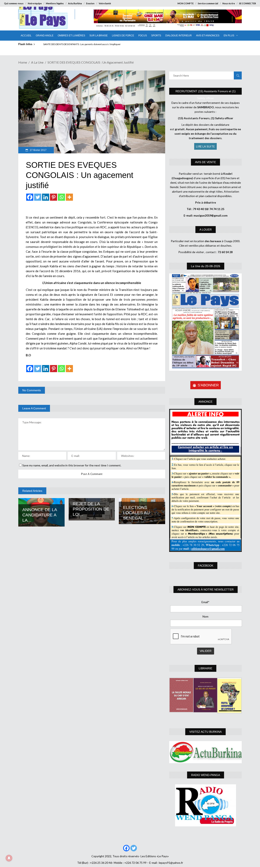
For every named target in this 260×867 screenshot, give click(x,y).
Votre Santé (105, 3)
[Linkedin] (45, 197)
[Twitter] (37, 197)
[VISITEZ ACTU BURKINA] (205, 752)
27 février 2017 (38, 150)
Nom (205, 616)
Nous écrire (228, 3)
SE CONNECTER (247, 3)
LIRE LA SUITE (205, 146)
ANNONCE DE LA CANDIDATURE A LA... (39, 514)
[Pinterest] (53, 197)
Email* (205, 602)
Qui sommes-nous (14, 3)
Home (22, 62)
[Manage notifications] (9, 858)
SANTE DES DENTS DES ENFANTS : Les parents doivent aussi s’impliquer (82, 44)
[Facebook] (29, 197)
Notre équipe (35, 3)
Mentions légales (55, 3)
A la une (37, 62)
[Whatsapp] (61, 197)
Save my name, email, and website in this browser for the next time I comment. (71, 465)
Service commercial (208, 3)
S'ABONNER (208, 385)
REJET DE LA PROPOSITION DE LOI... (91, 509)
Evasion (90, 3)
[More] (69, 197)
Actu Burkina (75, 3)
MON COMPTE (186, 3)
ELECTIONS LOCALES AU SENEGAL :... (136, 512)
